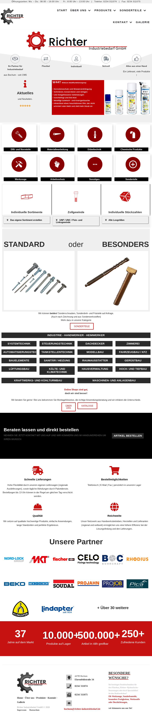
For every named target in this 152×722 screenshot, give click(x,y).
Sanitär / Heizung (57, 360)
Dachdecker (95, 343)
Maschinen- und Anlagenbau (114, 380)
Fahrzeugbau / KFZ (133, 352)
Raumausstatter (95, 360)
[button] (82, 326)
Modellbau (95, 352)
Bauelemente (19, 360)
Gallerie (21, 702)
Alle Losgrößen (116, 220)
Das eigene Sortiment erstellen (26, 220)
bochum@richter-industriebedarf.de (82, 709)
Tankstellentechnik (57, 352)
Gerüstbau (133, 360)
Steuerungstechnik (57, 343)
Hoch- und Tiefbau (133, 368)
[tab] (27, 220)
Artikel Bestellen (128, 435)
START (62, 10)
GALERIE (143, 22)
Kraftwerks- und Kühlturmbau (38, 380)
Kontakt (52, 698)
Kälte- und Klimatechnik (57, 370)
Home (20, 698)
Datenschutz (34, 710)
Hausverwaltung (95, 368)
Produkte (41, 698)
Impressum (21, 710)
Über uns (29, 698)
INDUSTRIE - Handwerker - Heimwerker (76, 335)
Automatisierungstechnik (20, 352)
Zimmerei (133, 343)
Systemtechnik (19, 343)
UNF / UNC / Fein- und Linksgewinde (69, 221)
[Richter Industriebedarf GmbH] (13, 16)
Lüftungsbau (19, 368)
